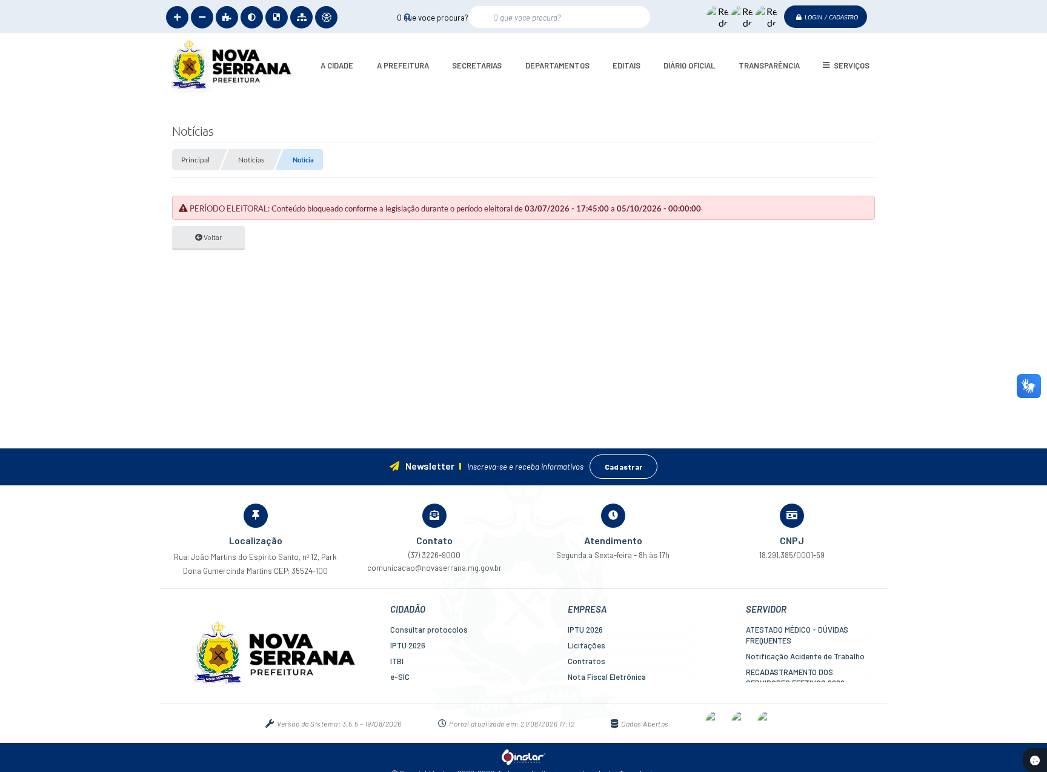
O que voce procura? (432, 17)
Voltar (212, 237)
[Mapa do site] (301, 17)
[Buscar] (407, 16)
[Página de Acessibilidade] (326, 17)
